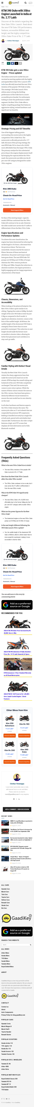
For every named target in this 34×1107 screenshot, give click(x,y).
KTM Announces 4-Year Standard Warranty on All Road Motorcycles (17, 674)
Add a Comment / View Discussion (17, 809)
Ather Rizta (5, 1069)
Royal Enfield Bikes (7, 967)
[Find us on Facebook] (1, 1099)
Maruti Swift (5, 1029)
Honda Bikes (5, 956)
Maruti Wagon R (6, 1026)
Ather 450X (5, 1066)
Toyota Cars (5, 897)
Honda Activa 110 (7, 1043)
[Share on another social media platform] (20, 63)
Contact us (4, 1007)
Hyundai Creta (5, 1024)
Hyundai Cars (5, 889)
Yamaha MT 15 (6, 1084)
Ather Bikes (5, 953)
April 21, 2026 (26, 40)
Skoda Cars (5, 905)
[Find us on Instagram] (9, 1099)
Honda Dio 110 (6, 1049)
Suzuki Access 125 (7, 1051)
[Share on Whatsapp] (8, 63)
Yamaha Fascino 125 (7, 1054)
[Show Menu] (2, 3)
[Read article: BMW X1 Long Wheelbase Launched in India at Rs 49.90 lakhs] (5, 823)
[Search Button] (25, 3)
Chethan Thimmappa (13, 40)
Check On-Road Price (9, 735)
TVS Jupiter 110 (6, 1046)
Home (2, 6)
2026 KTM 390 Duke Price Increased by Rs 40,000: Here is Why (17, 632)
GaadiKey (8, 1102)
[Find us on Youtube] (6, 1099)
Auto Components (7, 1012)
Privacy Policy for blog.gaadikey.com (13, 1015)
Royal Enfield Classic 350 (9, 1079)
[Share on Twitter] (16, 63)
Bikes (7, 6)
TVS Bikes (4, 958)
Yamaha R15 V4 (6, 1081)
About (3, 1009)
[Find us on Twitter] (4, 1099)
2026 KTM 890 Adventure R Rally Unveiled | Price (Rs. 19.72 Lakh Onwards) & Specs (17, 653)
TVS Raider (5, 1090)
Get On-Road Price (8, 199)
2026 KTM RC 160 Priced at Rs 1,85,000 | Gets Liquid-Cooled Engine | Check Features (17, 696)
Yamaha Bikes (5, 964)
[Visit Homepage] (14, 3)
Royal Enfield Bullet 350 (8, 1087)
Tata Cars (4, 894)
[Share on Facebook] (12, 63)
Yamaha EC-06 (5, 1064)
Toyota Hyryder (6, 1032)
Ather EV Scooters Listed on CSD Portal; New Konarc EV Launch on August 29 (19, 868)
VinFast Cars (5, 900)
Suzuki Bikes (5, 961)
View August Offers (17, 210)
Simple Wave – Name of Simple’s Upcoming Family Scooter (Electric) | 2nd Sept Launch (20, 858)
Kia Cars (4, 908)
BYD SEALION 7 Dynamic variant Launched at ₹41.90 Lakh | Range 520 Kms (20, 848)
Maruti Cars (5, 892)
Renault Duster (6, 1035)
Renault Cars (5, 903)
